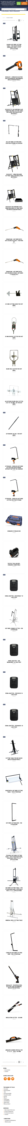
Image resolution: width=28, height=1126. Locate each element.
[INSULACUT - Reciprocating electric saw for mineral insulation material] (14, 974)
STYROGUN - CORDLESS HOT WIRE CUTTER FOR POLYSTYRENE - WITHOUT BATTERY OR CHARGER (14, 468)
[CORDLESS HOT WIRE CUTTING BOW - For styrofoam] (14, 942)
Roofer (5, 1096)
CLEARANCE (7, 1101)
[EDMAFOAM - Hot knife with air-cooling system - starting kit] (14, 228)
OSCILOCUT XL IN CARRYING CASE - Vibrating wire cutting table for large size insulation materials (14, 112)
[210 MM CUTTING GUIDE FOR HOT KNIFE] (14, 293)
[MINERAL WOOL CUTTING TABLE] (14, 909)
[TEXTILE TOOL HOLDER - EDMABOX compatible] (14, 552)
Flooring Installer (7, 1093)
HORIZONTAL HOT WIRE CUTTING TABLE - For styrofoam (14, 792)
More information (24, 3)
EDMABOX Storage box (14, 531)
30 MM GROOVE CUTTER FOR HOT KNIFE (14, 338)
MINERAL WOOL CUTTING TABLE (14, 921)
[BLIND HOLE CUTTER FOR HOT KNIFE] (14, 358)
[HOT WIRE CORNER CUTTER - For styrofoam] (14, 617)
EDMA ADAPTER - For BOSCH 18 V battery (14, 695)
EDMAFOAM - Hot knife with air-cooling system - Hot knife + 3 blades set (14, 273)
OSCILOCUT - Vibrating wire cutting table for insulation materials (14, 176)
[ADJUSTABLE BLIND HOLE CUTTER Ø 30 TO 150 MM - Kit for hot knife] (14, 390)
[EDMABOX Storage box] (14, 520)
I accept (18, 3)
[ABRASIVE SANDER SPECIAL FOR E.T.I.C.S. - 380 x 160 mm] (14, 1039)
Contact (6, 1071)
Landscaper (6, 1099)
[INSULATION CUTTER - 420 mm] (14, 1007)
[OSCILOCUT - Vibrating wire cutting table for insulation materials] (14, 163)
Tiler (5, 1092)
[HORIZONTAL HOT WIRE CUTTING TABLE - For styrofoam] (14, 780)
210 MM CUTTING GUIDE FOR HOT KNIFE (14, 305)
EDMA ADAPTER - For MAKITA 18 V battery (14, 727)
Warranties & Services (9, 1110)
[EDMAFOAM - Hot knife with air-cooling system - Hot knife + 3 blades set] (14, 261)
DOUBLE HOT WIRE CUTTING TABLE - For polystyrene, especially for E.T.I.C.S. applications (14, 47)
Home (4, 17)
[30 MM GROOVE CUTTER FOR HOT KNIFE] (14, 325)
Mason (5, 1098)
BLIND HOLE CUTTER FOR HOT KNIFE (14, 370)
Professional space (9, 1113)
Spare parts (6, 1102)
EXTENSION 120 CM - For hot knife (14, 435)
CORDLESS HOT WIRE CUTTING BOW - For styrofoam (14, 954)
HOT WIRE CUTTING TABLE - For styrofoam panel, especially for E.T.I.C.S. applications (14, 890)
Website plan (8, 1121)
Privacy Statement (8, 1111)
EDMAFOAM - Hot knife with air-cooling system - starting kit (14, 241)
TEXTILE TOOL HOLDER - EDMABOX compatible (14, 565)
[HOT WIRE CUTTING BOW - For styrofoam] (14, 812)
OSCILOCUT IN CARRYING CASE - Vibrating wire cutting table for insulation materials (14, 209)
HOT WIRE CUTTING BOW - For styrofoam (14, 824)
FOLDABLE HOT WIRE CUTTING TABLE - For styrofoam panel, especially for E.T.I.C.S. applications (14, 858)
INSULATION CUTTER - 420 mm (14, 1018)
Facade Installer (7, 1095)
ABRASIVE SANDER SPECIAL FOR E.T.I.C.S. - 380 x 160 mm (14, 1051)
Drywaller (6, 1089)
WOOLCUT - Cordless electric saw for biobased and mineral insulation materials (14, 79)
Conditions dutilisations (10, 1120)
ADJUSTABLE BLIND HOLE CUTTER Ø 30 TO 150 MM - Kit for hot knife (14, 403)
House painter (7, 1090)
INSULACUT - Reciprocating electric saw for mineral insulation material (14, 987)
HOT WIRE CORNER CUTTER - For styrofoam (14, 630)
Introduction (7, 1070)
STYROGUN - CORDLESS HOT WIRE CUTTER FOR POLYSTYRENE (14, 500)
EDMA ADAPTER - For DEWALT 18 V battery (14, 597)
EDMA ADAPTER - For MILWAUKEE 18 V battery (14, 662)
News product (7, 1104)
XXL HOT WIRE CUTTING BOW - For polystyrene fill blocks (14, 143)
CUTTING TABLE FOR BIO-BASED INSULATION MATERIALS (14, 759)
